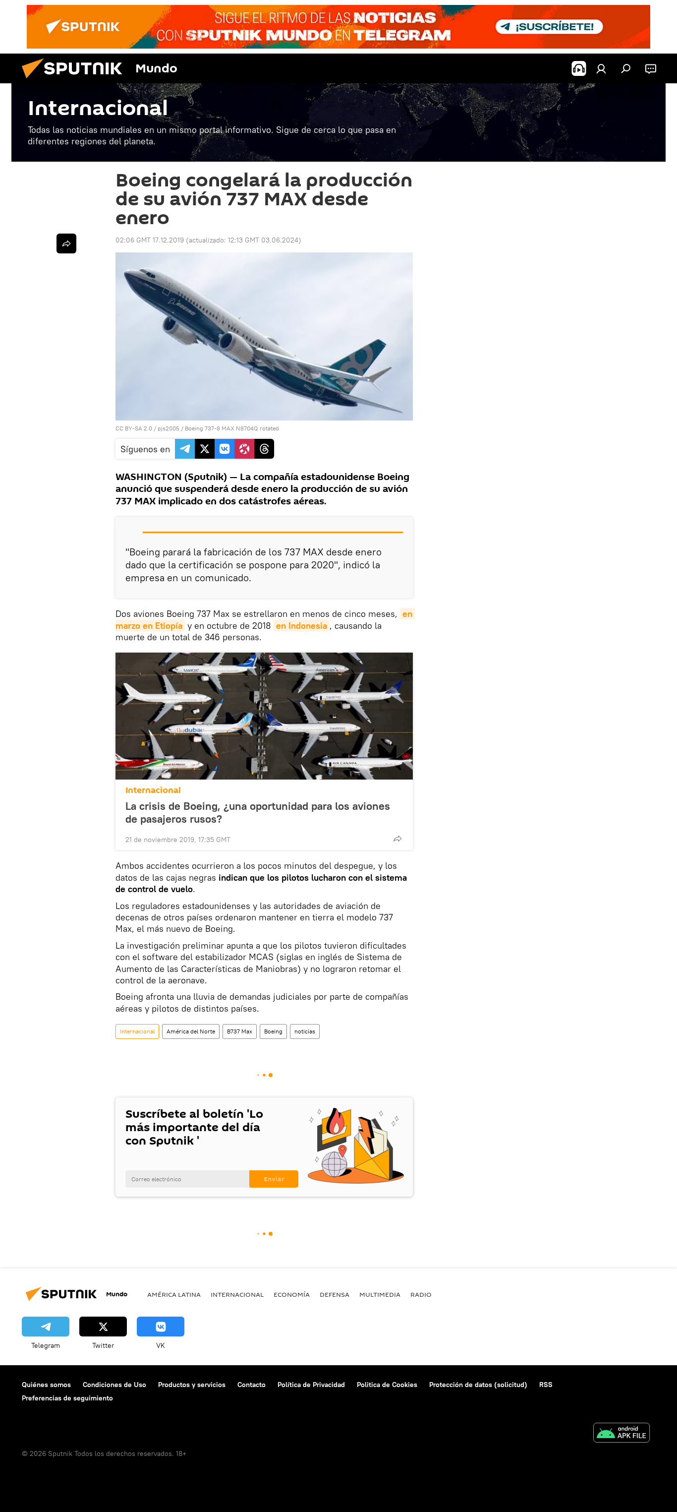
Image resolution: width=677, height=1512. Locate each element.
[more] (397, 838)
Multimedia (379, 1294)
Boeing (273, 1031)
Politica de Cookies (387, 1384)
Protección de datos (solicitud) (478, 1384)
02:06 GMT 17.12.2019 (149, 240)
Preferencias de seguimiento (67, 1397)
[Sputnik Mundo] (75, 80)
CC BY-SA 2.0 (133, 428)
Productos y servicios (192, 1384)
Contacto (251, 1384)
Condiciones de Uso (114, 1384)
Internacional (153, 790)
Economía (292, 1294)
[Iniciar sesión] (601, 68)
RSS (546, 1384)
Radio (421, 1294)
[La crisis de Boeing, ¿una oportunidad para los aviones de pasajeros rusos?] (264, 716)
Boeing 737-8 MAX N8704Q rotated (232, 428)
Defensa (334, 1294)
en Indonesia (301, 625)
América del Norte (191, 1031)
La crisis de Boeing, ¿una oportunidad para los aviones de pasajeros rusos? (257, 812)
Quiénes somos (46, 1384)
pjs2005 (168, 428)
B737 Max (239, 1031)
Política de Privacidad (311, 1384)
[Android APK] (621, 1434)
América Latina (174, 1294)
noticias (304, 1031)
